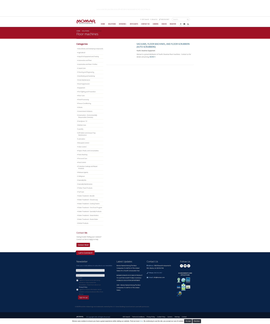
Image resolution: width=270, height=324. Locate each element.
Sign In (164, 24)
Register (173, 24)
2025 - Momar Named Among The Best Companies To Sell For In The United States (128, 287)
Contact (184, 317)
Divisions (122, 24)
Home (103, 24)
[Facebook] (180, 24)
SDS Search (145, 19)
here (141, 321)
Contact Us (145, 24)
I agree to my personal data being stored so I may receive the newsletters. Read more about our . (90, 283)
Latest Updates (124, 261)
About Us (154, 19)
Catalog (169, 9)
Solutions (112, 24)
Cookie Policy (161, 317)
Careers (155, 24)
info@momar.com (159, 277)
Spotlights (134, 24)
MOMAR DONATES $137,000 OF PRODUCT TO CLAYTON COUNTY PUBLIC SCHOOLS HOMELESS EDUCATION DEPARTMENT (129, 277)
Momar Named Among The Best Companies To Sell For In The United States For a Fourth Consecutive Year (128, 268)
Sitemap (177, 317)
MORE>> (153, 57)
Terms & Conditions (138, 317)
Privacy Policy (83, 287)
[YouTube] (184, 24)
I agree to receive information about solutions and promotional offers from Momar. (91, 292)
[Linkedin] (188, 24)
